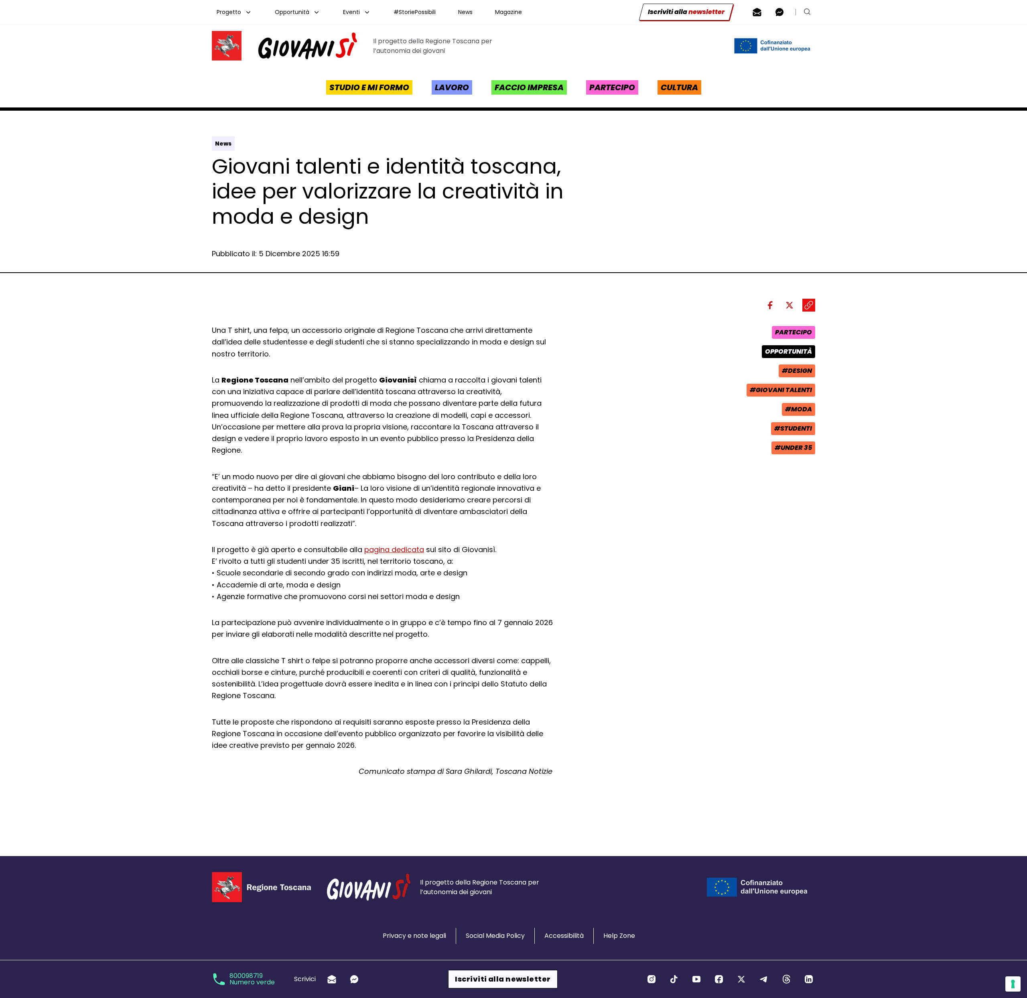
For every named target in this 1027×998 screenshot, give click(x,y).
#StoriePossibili (415, 12)
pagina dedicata (394, 550)
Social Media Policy (495, 935)
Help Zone (619, 935)
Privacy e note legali (414, 935)
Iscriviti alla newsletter (502, 979)
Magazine (508, 12)
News (465, 12)
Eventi (351, 12)
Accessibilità (564, 935)
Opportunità (292, 12)
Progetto (229, 12)
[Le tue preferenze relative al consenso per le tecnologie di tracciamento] (1013, 984)
